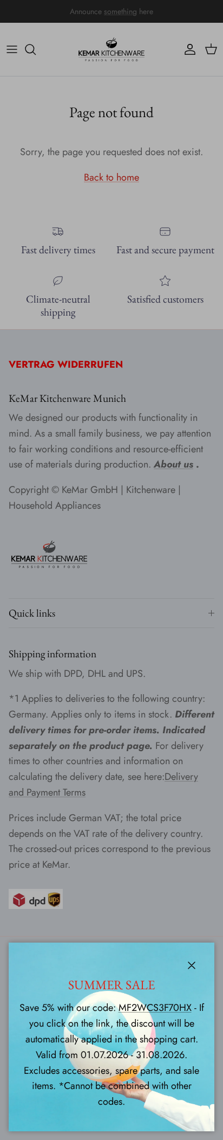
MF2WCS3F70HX (155, 1008)
